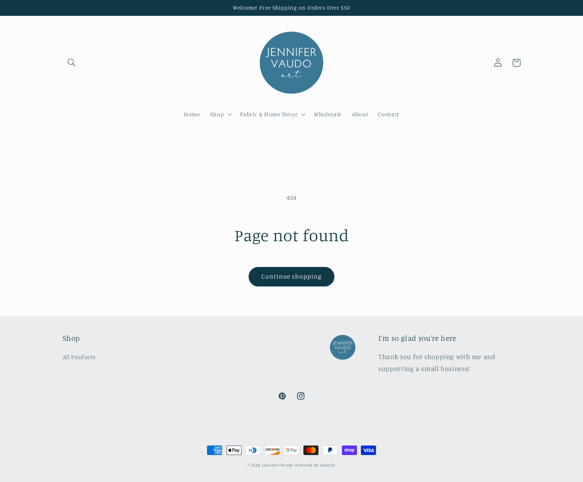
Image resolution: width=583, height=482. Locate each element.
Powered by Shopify (315, 465)
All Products (79, 356)
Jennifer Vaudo (277, 465)
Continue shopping (291, 276)
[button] (72, 63)
